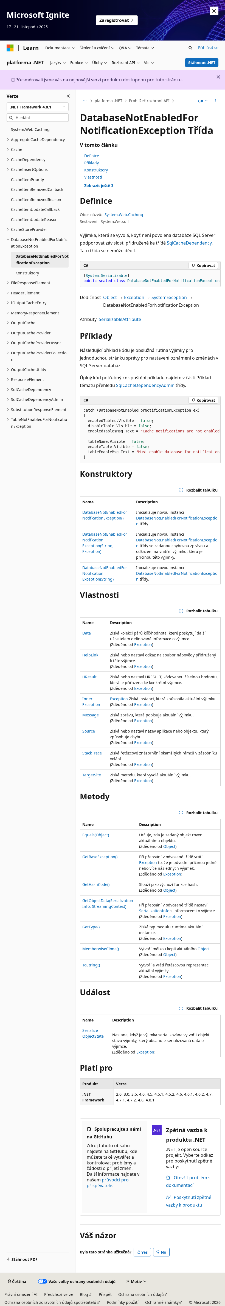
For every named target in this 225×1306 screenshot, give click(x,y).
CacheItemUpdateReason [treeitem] (34, 219)
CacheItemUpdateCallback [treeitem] (35, 209)
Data (86, 633)
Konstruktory (96, 170)
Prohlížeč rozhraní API (149, 100)
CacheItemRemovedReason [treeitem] (36, 199)
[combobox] (38, 106)
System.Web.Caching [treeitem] (30, 129)
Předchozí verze (58, 1294)
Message (90, 714)
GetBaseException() (99, 856)
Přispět (105, 1294)
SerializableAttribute (120, 319)
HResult (89, 676)
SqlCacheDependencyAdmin (145, 385)
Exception (134, 297)
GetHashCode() (95, 884)
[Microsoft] (10, 47)
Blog (84, 1294)
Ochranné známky (162, 1302)
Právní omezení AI (21, 1294)
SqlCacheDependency (189, 243)
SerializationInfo (154, 910)
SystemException (169, 297)
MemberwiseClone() (100, 948)
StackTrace (92, 753)
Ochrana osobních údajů (141, 1294)
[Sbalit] (68, 96)
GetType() (91, 926)
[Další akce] (216, 101)
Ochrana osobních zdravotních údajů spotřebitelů (50, 1302)
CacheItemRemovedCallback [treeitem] (37, 189)
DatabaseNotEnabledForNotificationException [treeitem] (42, 260)
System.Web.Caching (124, 214)
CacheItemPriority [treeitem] (27, 179)
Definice (91, 155)
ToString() (91, 965)
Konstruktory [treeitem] (27, 272)
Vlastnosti (93, 177)
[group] (150, 278)
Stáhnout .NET (201, 62)
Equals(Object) (95, 834)
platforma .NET (108, 100)
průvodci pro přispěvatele (108, 1183)
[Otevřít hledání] (190, 48)
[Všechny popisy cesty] (84, 101)
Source (88, 731)
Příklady (91, 162)
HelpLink (90, 655)
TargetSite (91, 774)
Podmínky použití (123, 1302)
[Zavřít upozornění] (214, 11)
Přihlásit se (208, 47)
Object (110, 297)
